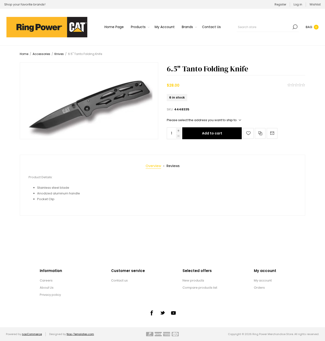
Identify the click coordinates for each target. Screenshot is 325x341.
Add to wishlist (248, 133)
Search (295, 27)
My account (263, 280)
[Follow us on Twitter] (162, 312)
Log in (298, 4)
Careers (46, 280)
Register (280, 4)
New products (193, 280)
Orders (259, 287)
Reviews (173, 165)
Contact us (119, 280)
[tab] (153, 165)
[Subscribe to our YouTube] (173, 313)
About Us (47, 287)
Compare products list (199, 287)
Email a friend (272, 133)
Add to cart (212, 133)
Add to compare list (260, 133)
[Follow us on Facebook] (151, 313)
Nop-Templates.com (80, 334)
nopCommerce (32, 334)
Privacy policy (50, 294)
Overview (153, 165)
